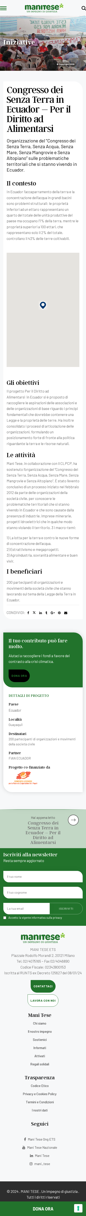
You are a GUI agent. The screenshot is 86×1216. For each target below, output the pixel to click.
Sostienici (40, 1040)
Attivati (39, 1056)
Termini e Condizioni (40, 1102)
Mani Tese (41, 1155)
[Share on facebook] (28, 613)
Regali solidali (39, 1064)
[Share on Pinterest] (59, 613)
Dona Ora (43, 1208)
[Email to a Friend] (65, 613)
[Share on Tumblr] (46, 613)
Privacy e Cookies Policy (39, 1094)
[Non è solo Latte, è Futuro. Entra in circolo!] (75, 816)
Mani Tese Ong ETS (41, 1139)
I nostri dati (40, 1110)
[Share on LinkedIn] (40, 613)
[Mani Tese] (44, 11)
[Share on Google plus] (53, 613)
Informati (39, 1048)
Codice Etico (40, 1086)
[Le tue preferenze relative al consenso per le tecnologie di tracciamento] (78, 1208)
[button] (43, 305)
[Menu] (3, 8)
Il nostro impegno (40, 1031)
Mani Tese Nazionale (41, 1147)
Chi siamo (39, 1023)
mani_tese (42, 1164)
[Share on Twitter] (34, 613)
